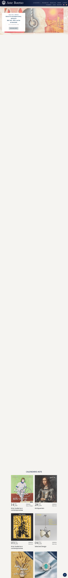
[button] (1, 20)
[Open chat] (65, 575)
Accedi (54, 4)
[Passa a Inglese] (63, 5)
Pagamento (48, 4)
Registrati (59, 4)
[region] (34, 20)
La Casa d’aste (36, 2)
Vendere (59, 2)
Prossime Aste (45, 2)
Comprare (64, 2)
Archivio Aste (53, 2)
